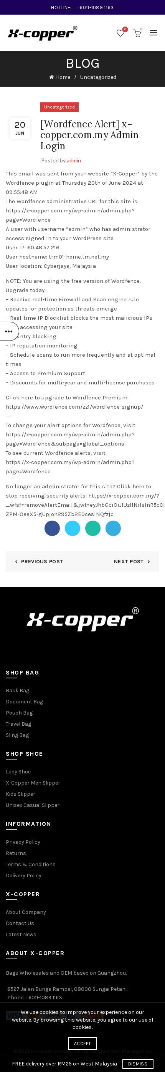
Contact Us (20, 923)
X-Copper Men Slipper (33, 783)
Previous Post (42, 561)
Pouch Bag (19, 713)
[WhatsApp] (93, 528)
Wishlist (125, 29)
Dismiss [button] (137, 1064)
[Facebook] (52, 528)
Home (63, 77)
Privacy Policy (23, 842)
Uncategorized (98, 77)
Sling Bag (17, 735)
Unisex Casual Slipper (32, 805)
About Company (26, 912)
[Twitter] (72, 528)
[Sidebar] (9, 331)
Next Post (129, 561)
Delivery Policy (23, 875)
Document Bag (24, 701)
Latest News (21, 934)
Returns (16, 853)
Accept (82, 1043)
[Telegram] (113, 528)
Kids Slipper (20, 794)
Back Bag (17, 690)
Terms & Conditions (31, 864)
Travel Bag (18, 724)
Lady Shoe (18, 771)
